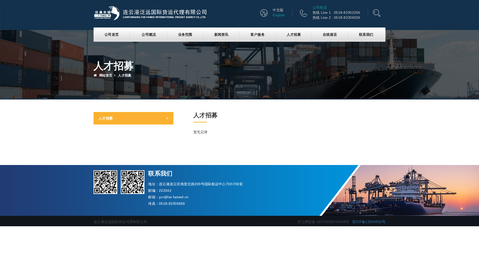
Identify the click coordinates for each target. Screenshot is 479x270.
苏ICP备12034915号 (368, 222)
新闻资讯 (221, 34)
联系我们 (366, 34)
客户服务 (257, 34)
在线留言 (330, 34)
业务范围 (185, 34)
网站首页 (105, 75)
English (279, 15)
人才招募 (294, 34)
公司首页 (112, 34)
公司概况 (149, 34)
